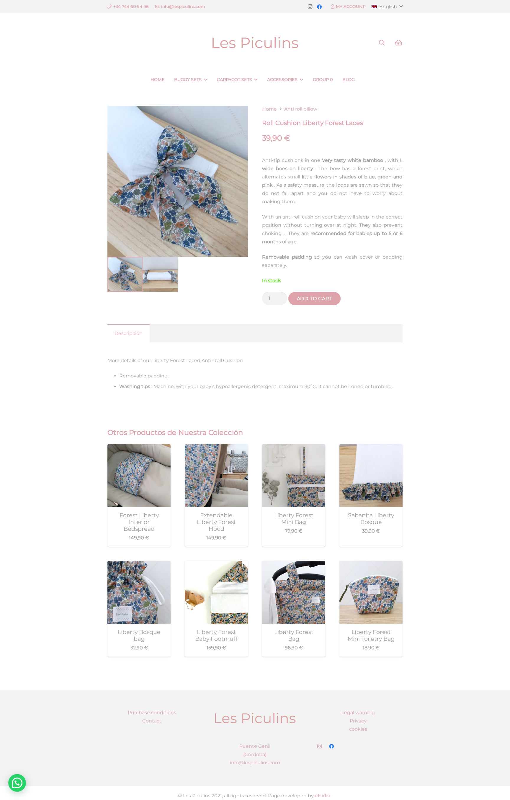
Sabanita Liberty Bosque (371, 518)
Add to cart (314, 298)
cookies (358, 729)
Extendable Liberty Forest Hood (216, 522)
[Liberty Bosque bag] (139, 565)
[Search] (382, 43)
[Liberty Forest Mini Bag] (293, 448)
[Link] (255, 42)
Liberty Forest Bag (293, 635)
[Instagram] (310, 7)
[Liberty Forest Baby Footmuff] (216, 565)
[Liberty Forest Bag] (293, 565)
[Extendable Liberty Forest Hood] (216, 448)
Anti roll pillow (300, 109)
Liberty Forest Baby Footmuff (216, 635)
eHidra (322, 796)
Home (269, 109)
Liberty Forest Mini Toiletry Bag (371, 635)
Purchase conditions (152, 712)
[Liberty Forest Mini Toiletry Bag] (371, 565)
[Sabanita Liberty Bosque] (371, 448)
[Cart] (398, 42)
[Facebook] (319, 7)
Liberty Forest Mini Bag (293, 518)
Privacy (358, 721)
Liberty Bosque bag (139, 635)
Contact (151, 721)
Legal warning (358, 712)
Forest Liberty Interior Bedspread (139, 522)
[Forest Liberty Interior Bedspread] (139, 448)
